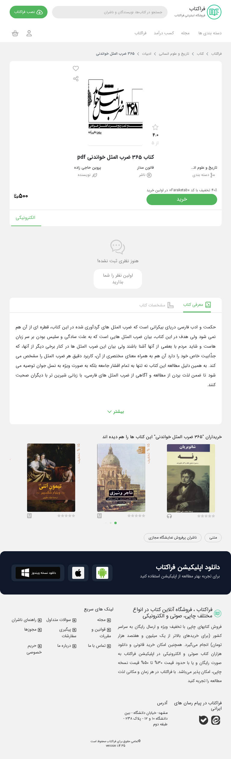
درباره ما (64, 645)
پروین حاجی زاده (87, 168)
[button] (209, 33)
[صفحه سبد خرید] (15, 33)
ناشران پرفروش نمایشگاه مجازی (173, 538)
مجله (101, 619)
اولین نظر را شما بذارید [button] (118, 279)
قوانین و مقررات (101, 632)
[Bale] (203, 720)
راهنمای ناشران (24, 619)
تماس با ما (97, 645)
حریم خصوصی (34, 649)
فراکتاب (111, 741)
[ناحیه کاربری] (29, 33)
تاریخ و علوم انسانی (203, 168)
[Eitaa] (215, 720)
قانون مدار (145, 168)
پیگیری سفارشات (67, 632)
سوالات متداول (58, 619)
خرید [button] (182, 199)
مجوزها (30, 629)
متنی (213, 538)
